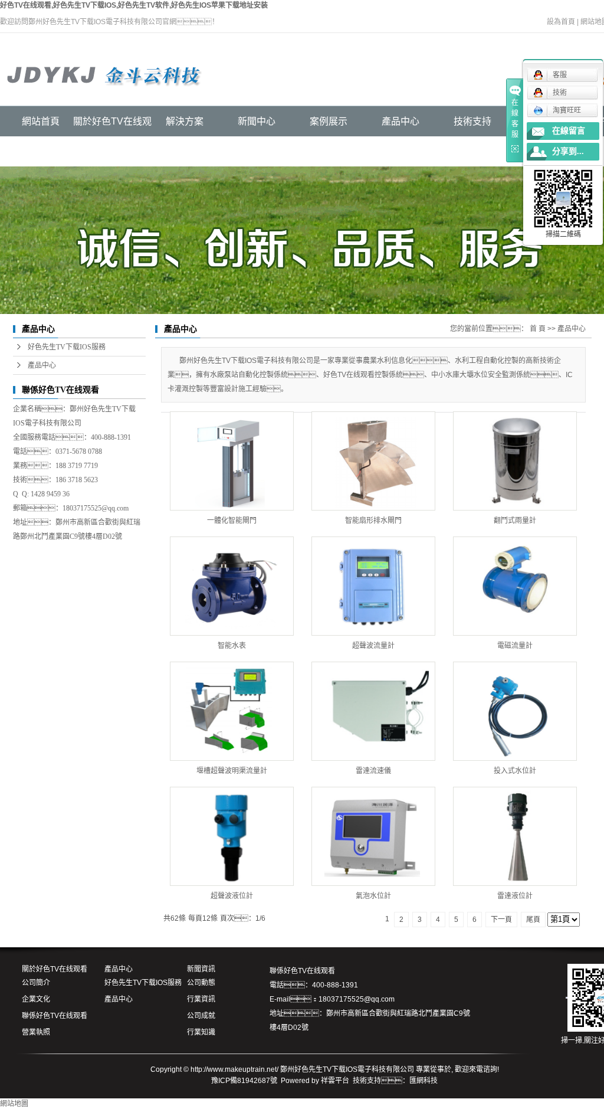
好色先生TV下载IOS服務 (67, 347)
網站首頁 (41, 121)
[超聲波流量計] (373, 586)
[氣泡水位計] (373, 836)
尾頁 (533, 919)
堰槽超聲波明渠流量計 (231, 771)
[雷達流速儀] (373, 711)
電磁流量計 (515, 646)
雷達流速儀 (373, 771)
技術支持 (472, 121)
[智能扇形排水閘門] (373, 461)
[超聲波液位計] (232, 836)
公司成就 (201, 1016)
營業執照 (36, 1032)
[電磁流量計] (515, 586)
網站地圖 (14, 1104)
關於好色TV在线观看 (54, 969)
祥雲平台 (335, 1081)
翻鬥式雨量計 (515, 520)
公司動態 (201, 983)
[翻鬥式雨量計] (515, 461)
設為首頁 (561, 22)
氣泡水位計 (373, 896)
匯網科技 (423, 1081)
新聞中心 (256, 121)
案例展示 (328, 121)
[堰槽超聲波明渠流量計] (232, 711)
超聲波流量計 (373, 646)
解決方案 (184, 121)
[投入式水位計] (515, 711)
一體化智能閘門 (232, 520)
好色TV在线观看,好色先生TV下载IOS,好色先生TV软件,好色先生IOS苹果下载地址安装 (134, 5)
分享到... (568, 151)
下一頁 (501, 919)
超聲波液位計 (232, 896)
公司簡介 (36, 983)
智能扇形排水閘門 (373, 520)
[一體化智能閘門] (232, 461)
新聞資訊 (201, 969)
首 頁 (538, 329)
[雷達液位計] (515, 836)
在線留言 (568, 130)
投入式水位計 (515, 771)
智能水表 (232, 646)
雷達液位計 (515, 896)
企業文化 (36, 999)
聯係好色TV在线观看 (54, 1016)
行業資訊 (201, 999)
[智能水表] (232, 586)
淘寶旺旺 (567, 110)
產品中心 (400, 121)
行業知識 (201, 1032)
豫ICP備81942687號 (244, 1081)
